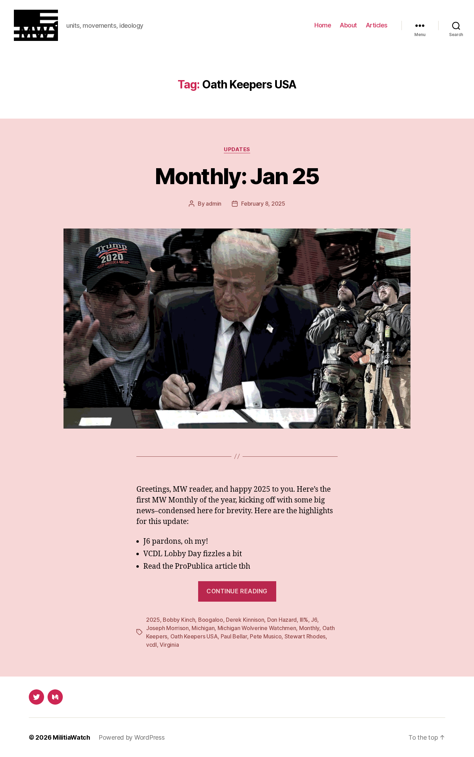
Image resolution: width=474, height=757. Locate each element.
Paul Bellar (234, 636)
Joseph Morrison (167, 628)
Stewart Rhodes (305, 636)
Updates (237, 149)
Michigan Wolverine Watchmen (257, 628)
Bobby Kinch (179, 619)
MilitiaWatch (71, 737)
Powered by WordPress (132, 737)
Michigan (203, 628)
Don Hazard (282, 619)
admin (213, 203)
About (348, 25)
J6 (314, 619)
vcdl (151, 644)
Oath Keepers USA (194, 636)
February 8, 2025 (263, 203)
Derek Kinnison (245, 619)
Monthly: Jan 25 (237, 176)
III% (304, 619)
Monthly (309, 628)
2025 (153, 619)
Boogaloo (210, 619)
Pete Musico (265, 636)
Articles (377, 25)
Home (322, 25)
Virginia (169, 644)
